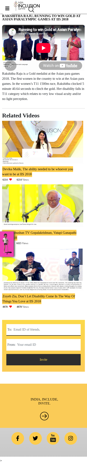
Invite (43, 359)
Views (16, 179)
